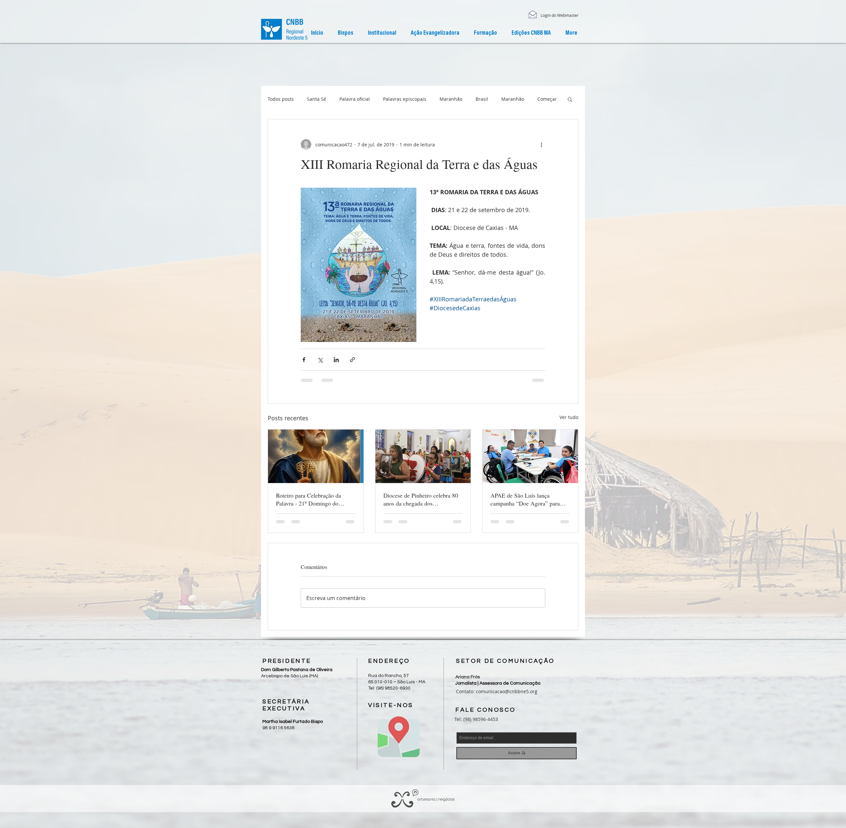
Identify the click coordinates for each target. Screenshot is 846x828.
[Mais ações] (541, 144)
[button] (382, 33)
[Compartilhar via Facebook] (304, 360)
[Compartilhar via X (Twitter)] (320, 360)
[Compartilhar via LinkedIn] (336, 360)
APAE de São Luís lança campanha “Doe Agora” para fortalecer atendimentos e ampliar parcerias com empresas (528, 499)
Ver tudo (568, 417)
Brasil (482, 99)
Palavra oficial (354, 99)
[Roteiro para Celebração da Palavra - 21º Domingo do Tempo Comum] (316, 456)
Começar (547, 99)
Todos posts (281, 99)
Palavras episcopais (404, 99)
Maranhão (451, 99)
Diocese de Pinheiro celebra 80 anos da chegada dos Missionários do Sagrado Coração (420, 499)
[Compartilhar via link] (352, 360)
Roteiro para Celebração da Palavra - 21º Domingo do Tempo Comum (308, 499)
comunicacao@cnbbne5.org (506, 691)
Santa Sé (316, 99)
